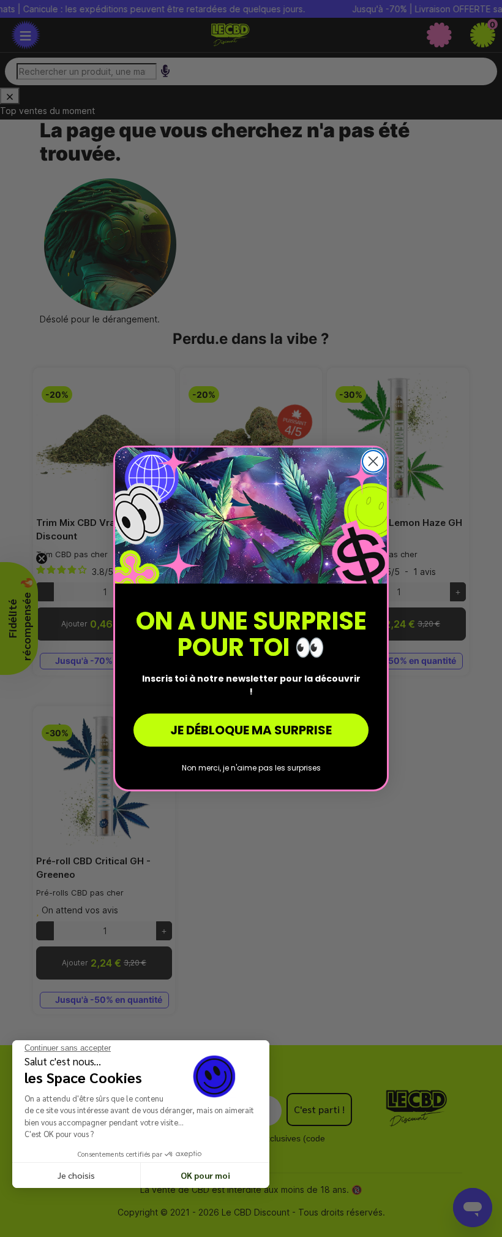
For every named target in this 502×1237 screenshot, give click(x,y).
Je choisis (76, 1175)
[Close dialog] (373, 461)
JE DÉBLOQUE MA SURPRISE (251, 730)
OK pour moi (205, 1175)
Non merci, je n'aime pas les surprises (251, 768)
